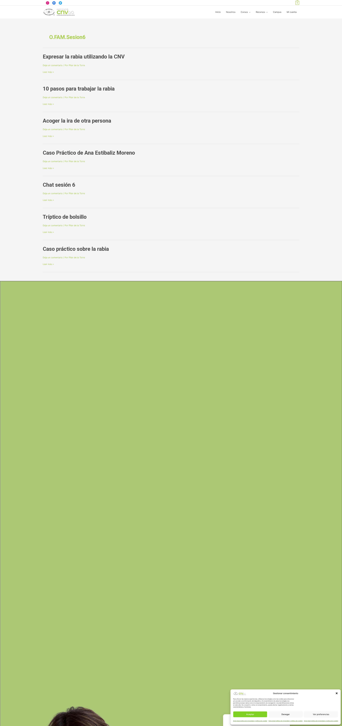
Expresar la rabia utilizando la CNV (84, 57)
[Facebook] (54, 3)
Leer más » (48, 72)
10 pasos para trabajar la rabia (79, 89)
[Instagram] (47, 3)
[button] (336, 693)
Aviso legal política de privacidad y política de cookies (250, 721)
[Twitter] (60, 3)
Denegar (285, 714)
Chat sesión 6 (59, 185)
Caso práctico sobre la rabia (76, 249)
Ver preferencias (321, 714)
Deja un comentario (53, 65)
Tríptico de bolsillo (65, 217)
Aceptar (250, 714)
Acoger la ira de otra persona (77, 121)
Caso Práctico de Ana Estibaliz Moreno (89, 153)
